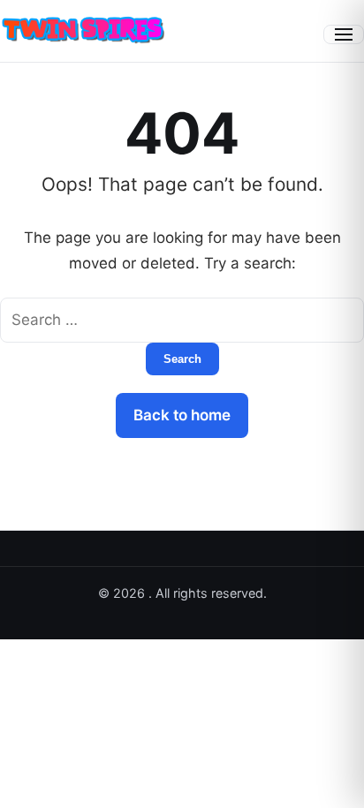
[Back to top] (326, 779)
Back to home (182, 415)
